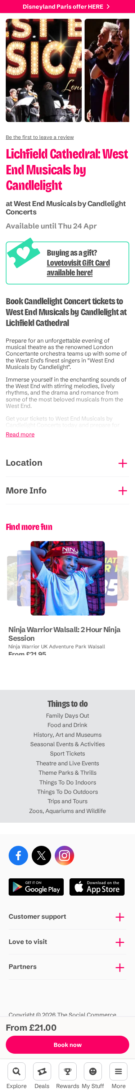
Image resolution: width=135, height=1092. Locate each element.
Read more (20, 434)
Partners (23, 966)
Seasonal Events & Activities (67, 744)
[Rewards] (68, 1071)
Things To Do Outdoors (67, 791)
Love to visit (28, 941)
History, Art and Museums (67, 734)
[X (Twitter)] (41, 855)
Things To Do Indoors (67, 782)
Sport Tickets (67, 753)
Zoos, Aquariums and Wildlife (67, 811)
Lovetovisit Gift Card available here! (78, 268)
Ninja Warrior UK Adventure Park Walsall (56, 646)
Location (24, 462)
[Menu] (118, 1071)
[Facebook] (18, 855)
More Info (26, 490)
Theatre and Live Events (67, 763)
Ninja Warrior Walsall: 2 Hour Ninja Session (64, 634)
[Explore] (17, 1071)
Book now (68, 1044)
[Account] (93, 1071)
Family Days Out (67, 715)
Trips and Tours (67, 801)
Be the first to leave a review (40, 137)
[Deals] (42, 1071)
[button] (40, 137)
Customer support (37, 916)
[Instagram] (64, 855)
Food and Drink (67, 725)
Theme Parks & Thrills (67, 772)
